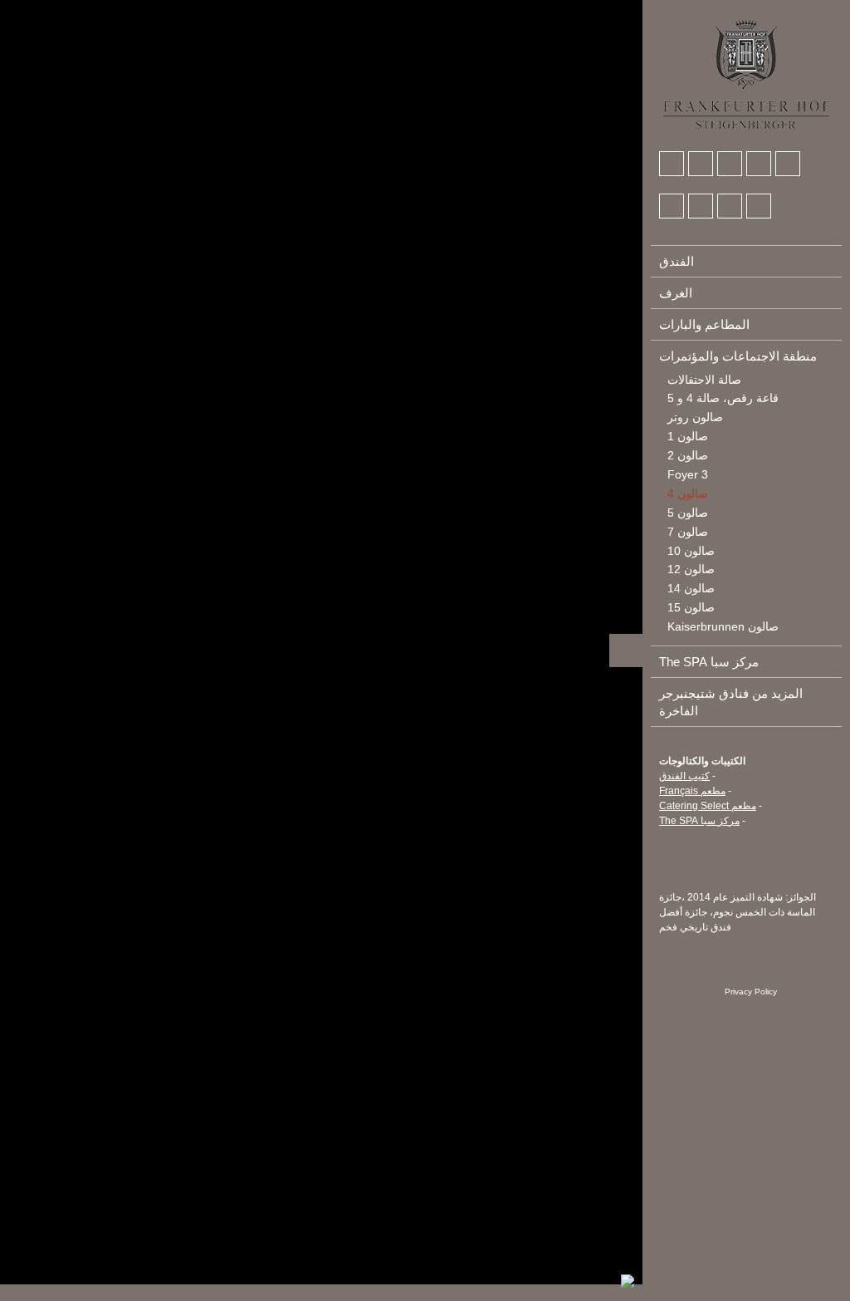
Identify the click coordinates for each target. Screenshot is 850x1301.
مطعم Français (692, 791)
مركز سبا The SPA (699, 821)
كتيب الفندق (684, 776)
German (703, 9)
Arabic (672, 9)
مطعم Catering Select (707, 806)
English (733, 9)
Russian (764, 9)
